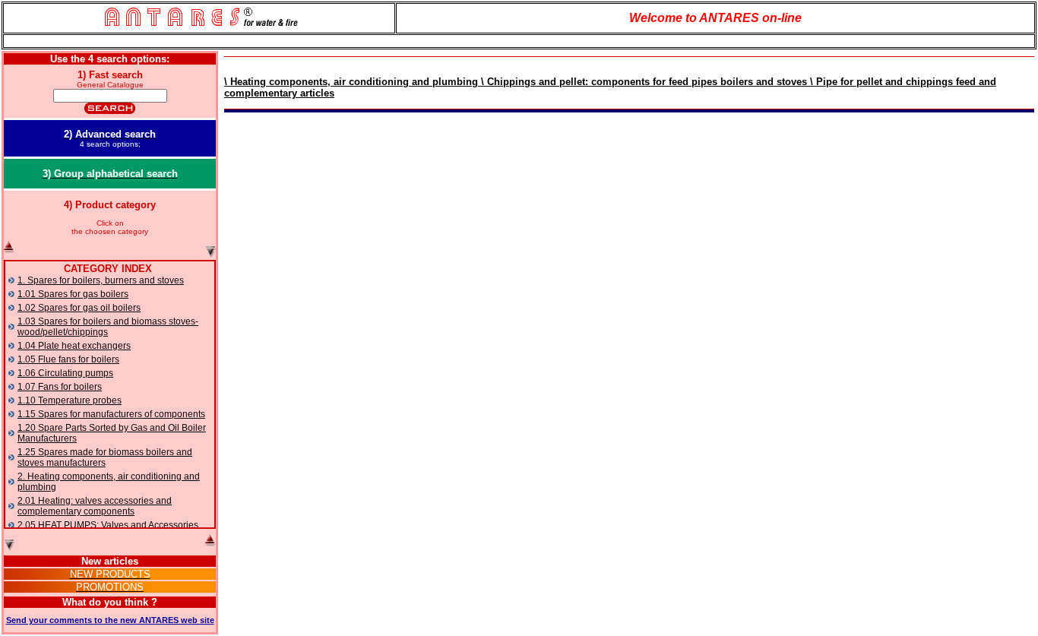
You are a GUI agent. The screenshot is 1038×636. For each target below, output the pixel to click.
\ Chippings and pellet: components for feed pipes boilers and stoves (642, 81)
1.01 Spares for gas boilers (72, 294)
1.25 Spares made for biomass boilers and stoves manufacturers (104, 457)
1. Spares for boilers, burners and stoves (100, 280)
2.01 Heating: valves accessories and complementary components (94, 506)
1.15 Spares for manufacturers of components (111, 414)
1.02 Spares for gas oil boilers (79, 307)
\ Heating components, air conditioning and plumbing (351, 81)
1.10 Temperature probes (69, 400)
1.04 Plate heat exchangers (74, 345)
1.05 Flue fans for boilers (68, 359)
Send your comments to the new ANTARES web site (110, 620)
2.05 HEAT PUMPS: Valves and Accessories (107, 525)
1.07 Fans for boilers (59, 386)
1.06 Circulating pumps (65, 373)
